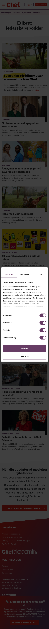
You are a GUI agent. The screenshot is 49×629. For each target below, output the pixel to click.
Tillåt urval (24, 356)
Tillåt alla (24, 348)
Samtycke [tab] (9, 274)
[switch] (42, 323)
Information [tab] (24, 274)
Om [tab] (40, 274)
